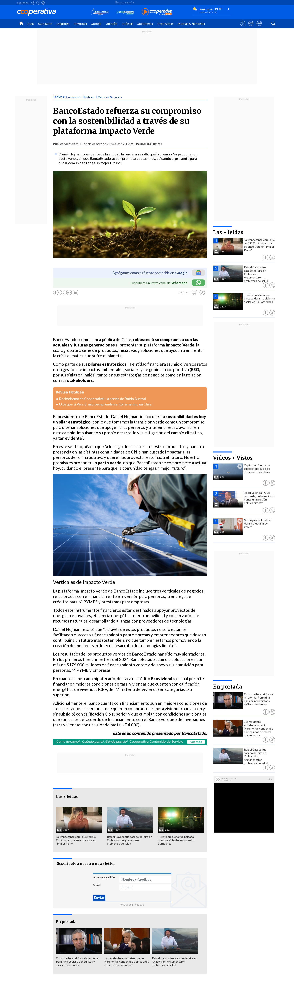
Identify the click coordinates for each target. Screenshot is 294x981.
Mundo (96, 24)
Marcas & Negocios (191, 24)
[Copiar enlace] (202, 292)
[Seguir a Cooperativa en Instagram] (43, 2)
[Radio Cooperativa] (157, 12)
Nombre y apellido (104, 877)
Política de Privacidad (132, 904)
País (31, 24)
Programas (165, 24)
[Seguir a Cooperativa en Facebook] (33, 2)
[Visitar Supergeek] (259, 27)
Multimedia (145, 24)
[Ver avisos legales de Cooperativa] (242, 27)
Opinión (111, 24)
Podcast (127, 24)
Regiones (80, 24)
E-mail (97, 885)
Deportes (62, 24)
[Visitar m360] (251, 27)
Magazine (45, 24)
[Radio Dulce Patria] (99, 12)
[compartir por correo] (194, 292)
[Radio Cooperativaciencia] (125, 12)
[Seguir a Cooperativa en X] (38, 2)
